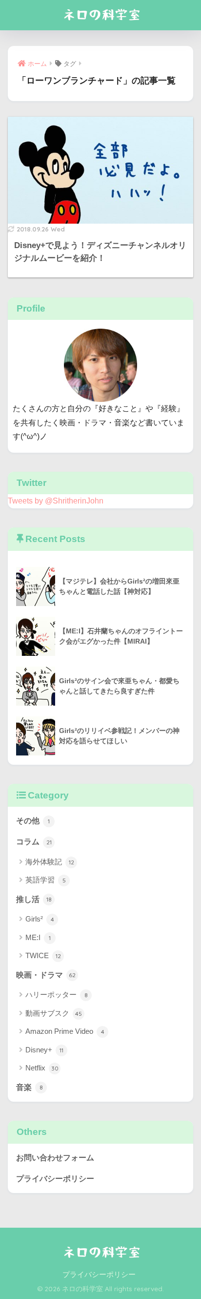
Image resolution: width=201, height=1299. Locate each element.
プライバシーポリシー (55, 1178)
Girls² (39, 919)
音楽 (29, 1087)
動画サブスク (53, 1013)
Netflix (42, 1068)
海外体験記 (49, 862)
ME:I (38, 937)
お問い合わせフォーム (55, 1157)
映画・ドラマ (46, 975)
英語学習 (45, 880)
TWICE (43, 955)
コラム (34, 842)
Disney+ (44, 1050)
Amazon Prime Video (64, 1031)
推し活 (34, 899)
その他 (33, 821)
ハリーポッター (56, 994)
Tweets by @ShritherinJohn (55, 501)
